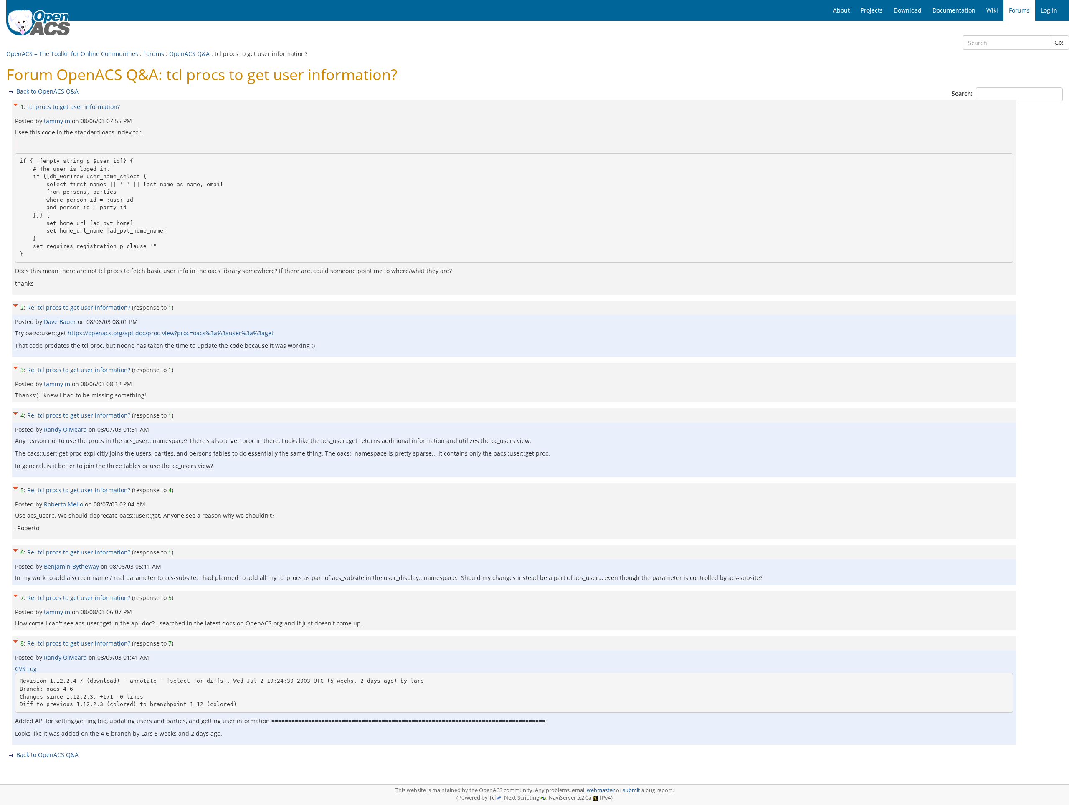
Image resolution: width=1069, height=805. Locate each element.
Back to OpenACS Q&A (47, 91)
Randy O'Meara (66, 429)
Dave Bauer (61, 322)
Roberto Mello (64, 504)
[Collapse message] (15, 104)
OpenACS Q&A (189, 54)
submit (631, 790)
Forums (153, 54)
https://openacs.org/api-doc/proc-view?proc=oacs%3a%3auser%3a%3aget (171, 333)
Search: (963, 93)
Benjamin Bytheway (72, 566)
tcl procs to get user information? (73, 107)
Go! (1059, 42)
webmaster (601, 790)
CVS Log (26, 669)
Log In (1049, 10)
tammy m (58, 121)
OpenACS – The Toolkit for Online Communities (72, 54)
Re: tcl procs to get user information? (78, 307)
